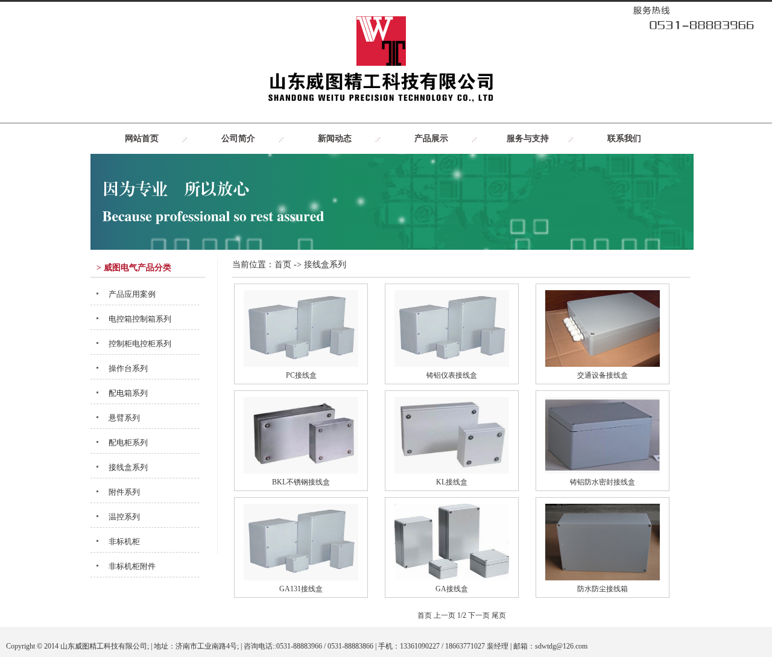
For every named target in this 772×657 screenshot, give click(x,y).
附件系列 (124, 492)
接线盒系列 (128, 467)
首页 (282, 264)
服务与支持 (528, 138)
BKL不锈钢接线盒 (301, 482)
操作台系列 (128, 368)
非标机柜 (124, 541)
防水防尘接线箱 (602, 589)
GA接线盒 (451, 589)
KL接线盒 (451, 482)
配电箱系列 (128, 393)
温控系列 (124, 516)
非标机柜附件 (132, 566)
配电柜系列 (128, 442)
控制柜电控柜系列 (140, 343)
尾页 (499, 615)
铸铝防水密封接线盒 (602, 482)
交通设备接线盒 (602, 375)
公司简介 (238, 138)
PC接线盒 (301, 375)
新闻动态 (335, 138)
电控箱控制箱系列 (140, 318)
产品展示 (431, 138)
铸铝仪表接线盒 (451, 375)
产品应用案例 (132, 294)
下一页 (479, 615)
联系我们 (624, 138)
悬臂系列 (124, 417)
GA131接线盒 (301, 589)
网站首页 (142, 138)
